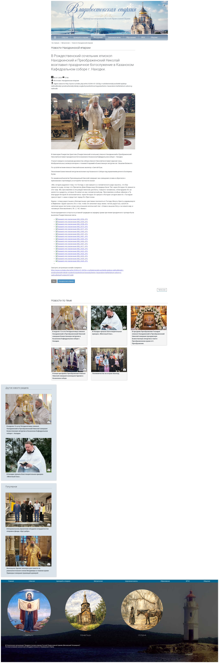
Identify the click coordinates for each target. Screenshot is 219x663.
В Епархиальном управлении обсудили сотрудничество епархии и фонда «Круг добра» (28, 530)
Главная (11, 581)
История (142, 635)
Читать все (162, 290)
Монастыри (85, 635)
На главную (55, 43)
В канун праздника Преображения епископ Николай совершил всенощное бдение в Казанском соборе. (68, 376)
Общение (154, 37)
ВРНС (143, 37)
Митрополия (98, 37)
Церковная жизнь (114, 37)
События (65, 37)
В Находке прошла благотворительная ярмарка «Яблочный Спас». (107, 333)
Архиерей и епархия (80, 37)
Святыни (29, 635)
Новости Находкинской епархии (82, 43)
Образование (131, 37)
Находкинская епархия (70, 81)
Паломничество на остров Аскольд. (106, 373)
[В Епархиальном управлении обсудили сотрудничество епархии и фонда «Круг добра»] (28, 526)
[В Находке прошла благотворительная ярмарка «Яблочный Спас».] (28, 472)
